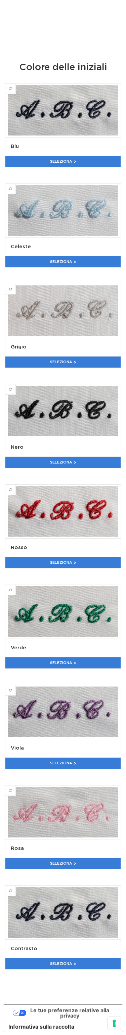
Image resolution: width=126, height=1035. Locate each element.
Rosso (15, 486)
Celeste (15, 185)
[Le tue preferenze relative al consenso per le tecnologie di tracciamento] (114, 1023)
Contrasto (15, 887)
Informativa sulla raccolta (41, 1026)
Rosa (15, 787)
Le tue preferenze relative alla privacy (69, 1013)
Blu (15, 85)
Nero (15, 386)
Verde (15, 587)
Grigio (15, 286)
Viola (15, 687)
